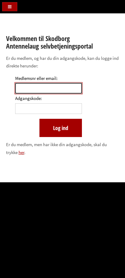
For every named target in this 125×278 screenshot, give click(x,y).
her (21, 152)
